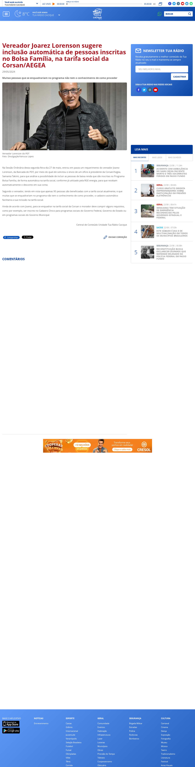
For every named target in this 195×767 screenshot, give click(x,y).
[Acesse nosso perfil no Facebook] (169, 3)
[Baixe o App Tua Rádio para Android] (191, 3)
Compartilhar (12, 237)
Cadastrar (179, 76)
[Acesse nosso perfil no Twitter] (174, 3)
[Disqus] (64, 304)
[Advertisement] (161, 120)
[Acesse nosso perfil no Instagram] (178, 3)
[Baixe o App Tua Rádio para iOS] (186, 3)
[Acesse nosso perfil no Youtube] (182, 3)
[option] (140, 157)
